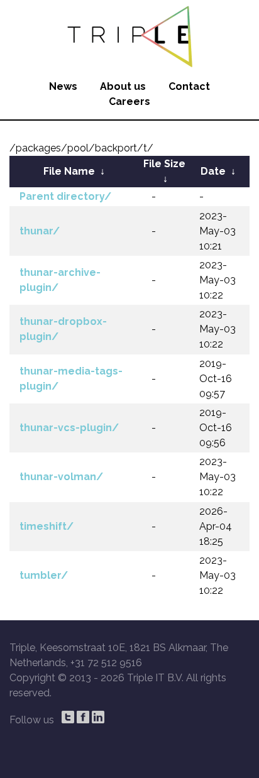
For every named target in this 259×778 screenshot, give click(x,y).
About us (123, 86)
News (63, 86)
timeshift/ (46, 526)
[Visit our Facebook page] (83, 717)
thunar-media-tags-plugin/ (71, 378)
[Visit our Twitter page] (68, 717)
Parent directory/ (65, 196)
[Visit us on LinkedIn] (98, 717)
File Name (69, 171)
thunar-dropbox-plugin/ (63, 328)
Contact (189, 86)
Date (213, 171)
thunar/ (39, 231)
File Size (164, 164)
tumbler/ (43, 575)
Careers (129, 101)
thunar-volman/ (61, 477)
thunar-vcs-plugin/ (69, 428)
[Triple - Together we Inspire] (129, 34)
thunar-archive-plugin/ (60, 279)
